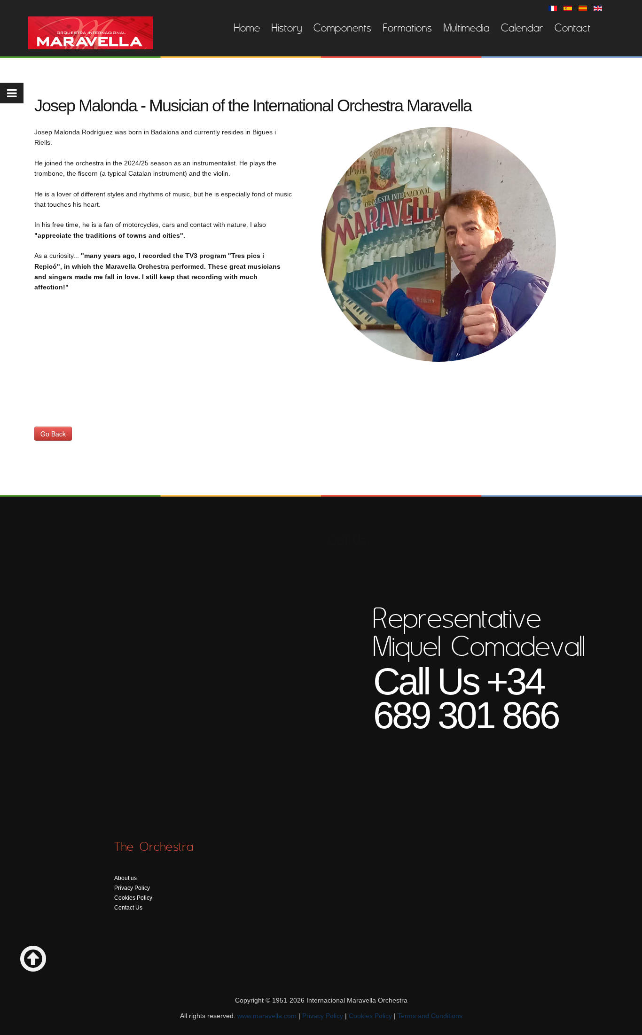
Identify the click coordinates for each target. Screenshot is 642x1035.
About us (125, 878)
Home (247, 27)
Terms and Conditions (430, 1015)
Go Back (53, 433)
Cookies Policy (133, 898)
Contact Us (128, 907)
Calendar (522, 27)
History (287, 27)
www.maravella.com (267, 1015)
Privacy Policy (132, 888)
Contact (573, 27)
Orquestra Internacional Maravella (90, 32)
